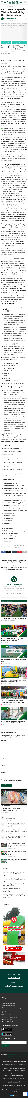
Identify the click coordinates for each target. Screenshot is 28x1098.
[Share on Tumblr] (14, 42)
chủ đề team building (11, 438)
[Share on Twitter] (8, 42)
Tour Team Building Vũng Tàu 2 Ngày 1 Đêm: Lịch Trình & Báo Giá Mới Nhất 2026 (17, 853)
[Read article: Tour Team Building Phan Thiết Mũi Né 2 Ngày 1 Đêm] (14, 651)
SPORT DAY (7, 376)
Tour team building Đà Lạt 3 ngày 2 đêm (14, 508)
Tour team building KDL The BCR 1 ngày (14, 485)
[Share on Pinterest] (19, 42)
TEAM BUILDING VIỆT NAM (11, 18)
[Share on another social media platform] (24, 42)
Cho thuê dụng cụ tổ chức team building (14, 531)
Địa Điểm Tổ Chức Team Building (11, 6)
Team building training (10, 327)
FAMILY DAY (7, 373)
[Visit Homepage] (13, 2)
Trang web (3, 772)
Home (2, 6)
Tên (2, 759)
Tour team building (9, 513)
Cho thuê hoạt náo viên (10, 538)
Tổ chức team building (10, 322)
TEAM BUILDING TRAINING (11, 363)
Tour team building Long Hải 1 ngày (13, 490)
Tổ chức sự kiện (8, 520)
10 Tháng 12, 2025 (7, 683)
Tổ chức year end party (10, 526)
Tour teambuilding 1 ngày (10, 536)
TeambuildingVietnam (7, 46)
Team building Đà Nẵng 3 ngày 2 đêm (14, 503)
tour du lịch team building (15, 314)
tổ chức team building (8, 277)
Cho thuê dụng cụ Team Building (10, 677)
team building (19, 316)
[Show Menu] (2, 2)
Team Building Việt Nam (15, 448)
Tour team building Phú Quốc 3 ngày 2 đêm (15, 510)
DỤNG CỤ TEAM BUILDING (11, 381)
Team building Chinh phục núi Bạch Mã (14, 505)
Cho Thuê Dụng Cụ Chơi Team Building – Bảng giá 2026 (10, 809)
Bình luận (4, 740)
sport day (18, 335)
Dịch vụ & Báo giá (6, 615)
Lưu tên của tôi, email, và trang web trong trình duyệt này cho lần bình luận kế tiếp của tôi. (14, 779)
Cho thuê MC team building (11, 533)
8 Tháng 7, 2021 (6, 20)
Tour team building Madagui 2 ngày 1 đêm (15, 500)
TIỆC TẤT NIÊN (8, 370)
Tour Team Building (7, 636)
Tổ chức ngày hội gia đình (10, 333)
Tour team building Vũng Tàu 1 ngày (13, 488)
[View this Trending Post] (1, 663)
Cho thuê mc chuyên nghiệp (11, 338)
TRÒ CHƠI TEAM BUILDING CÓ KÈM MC (14, 383)
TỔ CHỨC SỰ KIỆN (8, 378)
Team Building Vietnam (18, 441)
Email (3, 765)
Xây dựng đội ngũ (8, 518)
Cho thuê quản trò (8, 541)
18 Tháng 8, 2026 (5, 622)
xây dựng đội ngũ (7, 297)
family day (21, 333)
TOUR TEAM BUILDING (10, 365)
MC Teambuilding (8, 528)
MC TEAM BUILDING (9, 368)
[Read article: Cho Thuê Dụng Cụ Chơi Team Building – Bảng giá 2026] (14, 797)
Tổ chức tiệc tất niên (9, 523)
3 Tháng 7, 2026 (7, 663)
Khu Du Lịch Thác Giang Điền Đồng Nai (14, 462)
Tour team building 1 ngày (10, 483)
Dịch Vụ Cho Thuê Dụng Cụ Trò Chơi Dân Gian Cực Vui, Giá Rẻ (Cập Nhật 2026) (16, 845)
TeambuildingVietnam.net (20, 258)
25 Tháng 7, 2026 (5, 642)
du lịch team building (11, 436)
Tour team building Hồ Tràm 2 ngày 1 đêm (15, 493)
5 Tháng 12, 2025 (7, 724)
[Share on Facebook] (3, 42)
